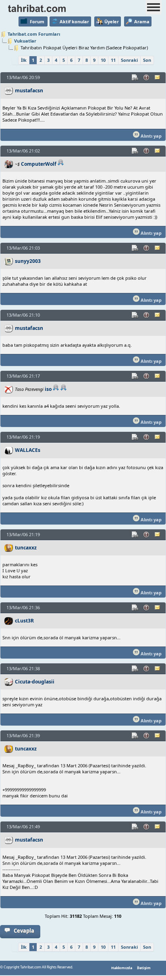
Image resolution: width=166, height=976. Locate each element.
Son (147, 60)
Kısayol (135, 77)
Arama (141, 21)
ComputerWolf (38, 164)
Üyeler (111, 21)
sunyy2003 (28, 261)
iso (48, 389)
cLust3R (24, 620)
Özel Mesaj (158, 77)
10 (103, 60)
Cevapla (24, 930)
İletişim (144, 968)
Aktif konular (74, 21)
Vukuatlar (25, 41)
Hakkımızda (121, 968)
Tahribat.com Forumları (34, 34)
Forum (37, 21)
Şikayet (146, 77)
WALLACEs (27, 450)
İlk (24, 60)
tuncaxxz (26, 547)
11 (113, 60)
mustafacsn (29, 90)
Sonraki (129, 60)
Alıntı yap (150, 136)
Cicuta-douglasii (34, 681)
